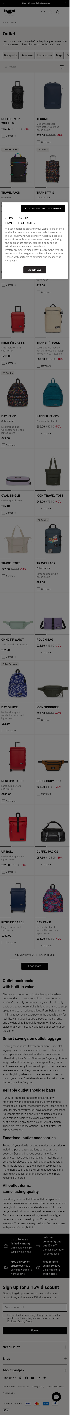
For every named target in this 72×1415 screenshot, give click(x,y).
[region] (35, 240)
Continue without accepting (43, 208)
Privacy (17, 235)
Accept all (34, 269)
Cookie (30, 235)
